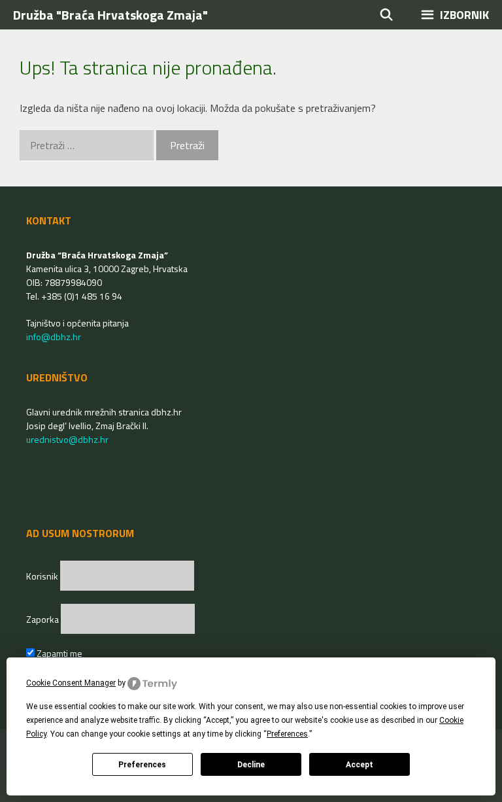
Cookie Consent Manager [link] (71, 683)
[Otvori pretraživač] (386, 14)
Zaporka (43, 619)
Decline (251, 764)
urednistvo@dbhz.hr (67, 439)
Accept (359, 764)
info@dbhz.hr (53, 336)
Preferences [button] (287, 734)
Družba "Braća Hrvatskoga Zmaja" (110, 15)
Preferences (142, 764)
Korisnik (43, 576)
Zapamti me (58, 653)
